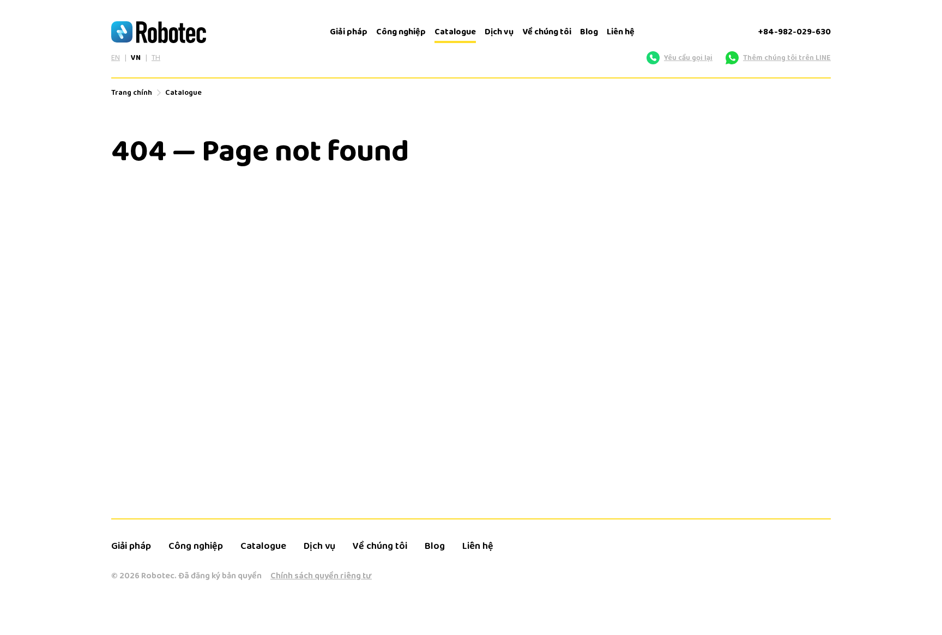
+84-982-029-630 (794, 32)
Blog (589, 32)
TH (156, 58)
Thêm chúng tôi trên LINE (787, 58)
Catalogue (455, 32)
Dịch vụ (499, 32)
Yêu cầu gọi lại (688, 58)
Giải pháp (348, 32)
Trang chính (131, 93)
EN (115, 58)
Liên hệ (621, 32)
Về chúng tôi (546, 32)
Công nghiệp (401, 32)
